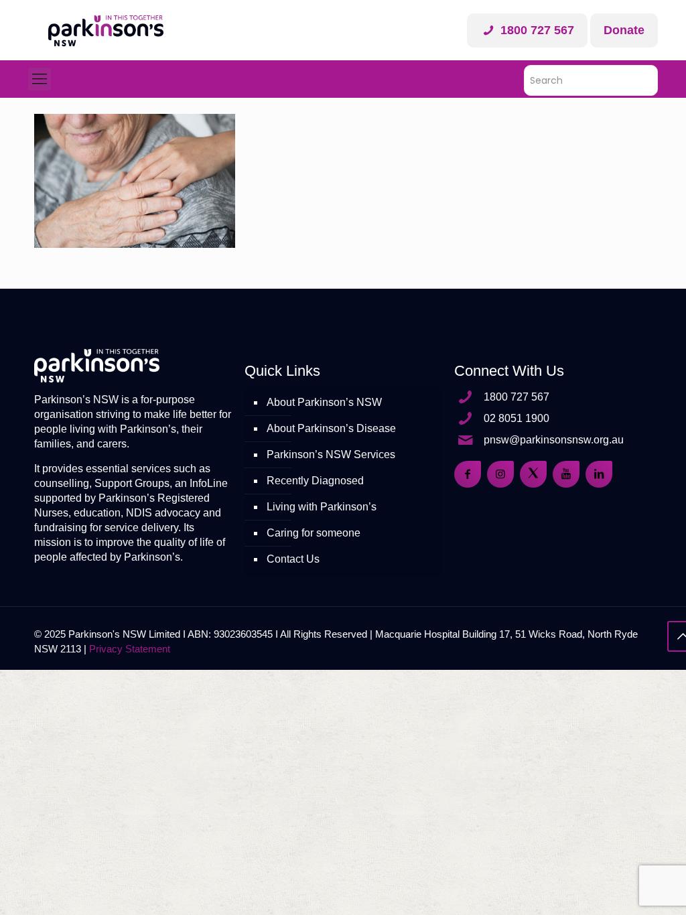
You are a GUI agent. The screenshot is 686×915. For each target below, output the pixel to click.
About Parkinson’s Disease (331, 428)
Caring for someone (313, 533)
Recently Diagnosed (315, 480)
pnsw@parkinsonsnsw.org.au (554, 439)
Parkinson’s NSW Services (331, 454)
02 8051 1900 (516, 418)
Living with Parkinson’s (321, 506)
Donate (624, 30)
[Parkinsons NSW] (105, 30)
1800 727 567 (535, 30)
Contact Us (293, 559)
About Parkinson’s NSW (324, 402)
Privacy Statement (129, 648)
